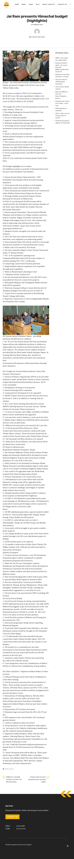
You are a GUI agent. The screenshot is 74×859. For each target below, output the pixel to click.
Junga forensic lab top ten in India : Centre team (62, 103)
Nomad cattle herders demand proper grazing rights (37, 779)
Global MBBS (20, 826)
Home (17, 4)
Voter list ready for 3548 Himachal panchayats (61, 82)
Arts (38, 4)
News (24, 4)
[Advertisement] (62, 158)
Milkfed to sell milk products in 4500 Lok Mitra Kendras (14, 779)
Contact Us (62, 4)
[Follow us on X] (70, 4)
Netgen (29, 845)
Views (31, 4)
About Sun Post (49, 4)
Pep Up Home (21, 829)
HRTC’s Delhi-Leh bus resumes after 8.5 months (62, 116)
